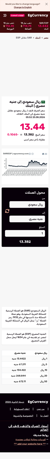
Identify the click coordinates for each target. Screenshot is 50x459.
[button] (7, 211)
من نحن (40, 409)
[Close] (46, 4)
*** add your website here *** (30, 444)
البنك (37, 37)
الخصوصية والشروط (23, 415)
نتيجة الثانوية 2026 (14, 402)
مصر (46, 37)
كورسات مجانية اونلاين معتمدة (31, 439)
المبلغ (42, 227)
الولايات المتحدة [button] (17, 15)
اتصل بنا (44, 415)
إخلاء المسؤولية (21, 409)
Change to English (23, 7)
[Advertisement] (25, 67)
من (43, 198)
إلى (43, 212)
